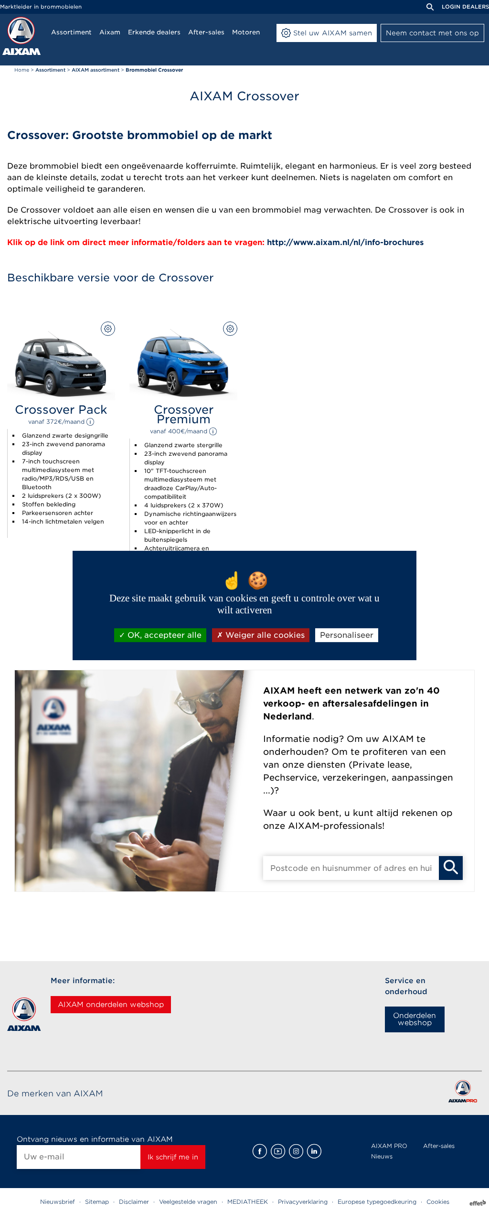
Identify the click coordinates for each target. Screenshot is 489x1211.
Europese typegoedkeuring (377, 1201)
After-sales (439, 1145)
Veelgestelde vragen (188, 1201)
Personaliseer (346, 635)
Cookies (437, 1201)
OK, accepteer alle (163, 635)
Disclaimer (134, 1201)
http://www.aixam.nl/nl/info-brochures (344, 242)
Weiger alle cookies (264, 635)
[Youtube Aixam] (278, 1151)
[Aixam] (21, 36)
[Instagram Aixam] (296, 1151)
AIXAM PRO (389, 1145)
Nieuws (382, 1156)
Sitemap (97, 1201)
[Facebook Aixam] (260, 1151)
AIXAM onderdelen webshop (111, 1004)
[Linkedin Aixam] (314, 1151)
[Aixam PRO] (462, 1093)
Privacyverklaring (303, 1201)
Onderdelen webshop (414, 1019)
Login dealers (465, 6)
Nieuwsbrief (57, 1201)
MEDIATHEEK (247, 1201)
